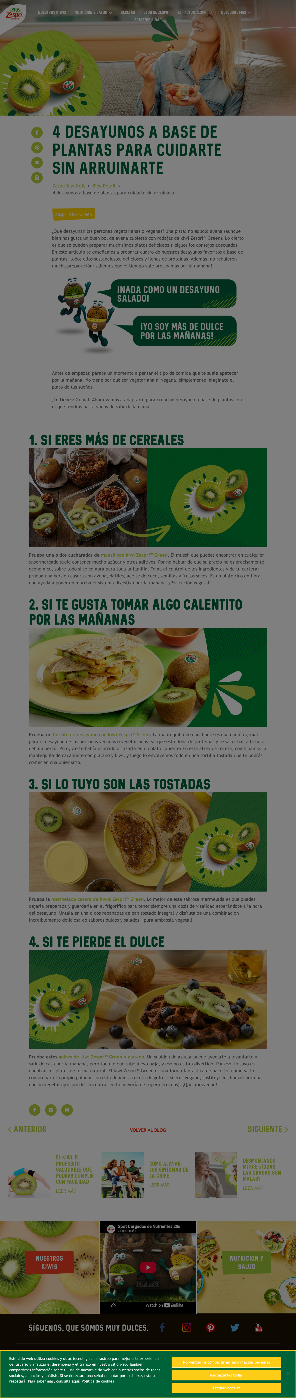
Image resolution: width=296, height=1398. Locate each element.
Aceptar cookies (226, 1388)
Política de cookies (98, 1381)
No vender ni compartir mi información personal (226, 1362)
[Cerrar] (289, 1374)
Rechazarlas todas (226, 1375)
